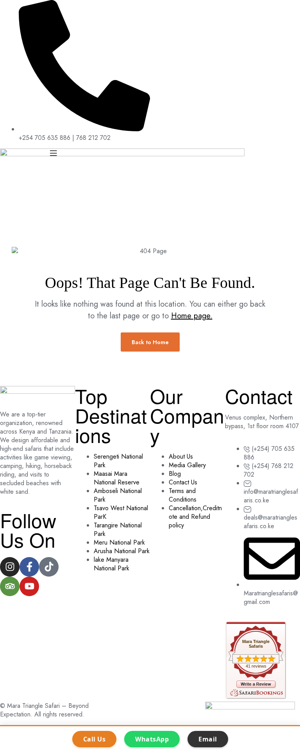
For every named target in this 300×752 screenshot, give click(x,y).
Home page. (191, 316)
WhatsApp (152, 739)
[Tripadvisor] (10, 586)
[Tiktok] (49, 567)
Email (207, 739)
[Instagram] (10, 567)
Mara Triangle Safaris (256, 643)
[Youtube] (29, 586)
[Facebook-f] (29, 567)
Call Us (94, 739)
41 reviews (256, 666)
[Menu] (75, 152)
